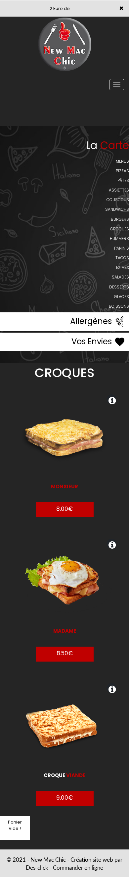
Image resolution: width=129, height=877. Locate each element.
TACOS (122, 258)
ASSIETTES (119, 190)
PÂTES (123, 180)
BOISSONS (119, 306)
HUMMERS (119, 238)
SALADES (120, 277)
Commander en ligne (78, 868)
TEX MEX (121, 267)
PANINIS (121, 248)
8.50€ (65, 653)
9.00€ (64, 798)
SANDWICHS (117, 209)
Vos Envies (92, 341)
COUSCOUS (118, 199)
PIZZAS (122, 171)
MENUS (122, 161)
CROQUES (119, 229)
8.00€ (64, 509)
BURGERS (120, 219)
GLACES (121, 296)
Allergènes (92, 321)
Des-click (37, 868)
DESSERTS (119, 287)
